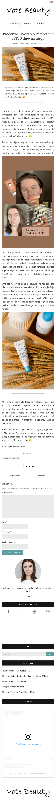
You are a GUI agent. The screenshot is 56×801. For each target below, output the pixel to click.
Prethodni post (15, 475)
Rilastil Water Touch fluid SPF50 (16, 671)
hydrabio (15, 458)
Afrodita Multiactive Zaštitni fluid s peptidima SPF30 (25, 676)
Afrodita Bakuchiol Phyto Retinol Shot (18, 692)
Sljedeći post (41, 475)
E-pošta (6, 532)
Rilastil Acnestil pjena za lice (14, 681)
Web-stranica (8, 542)
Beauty (13, 23)
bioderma (6, 458)
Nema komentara (38, 43)
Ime (4, 522)
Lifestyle (27, 23)
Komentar (7, 492)
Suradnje (40, 23)
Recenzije (28, 453)
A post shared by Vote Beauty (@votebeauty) (28, 773)
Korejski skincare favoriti (13, 686)
